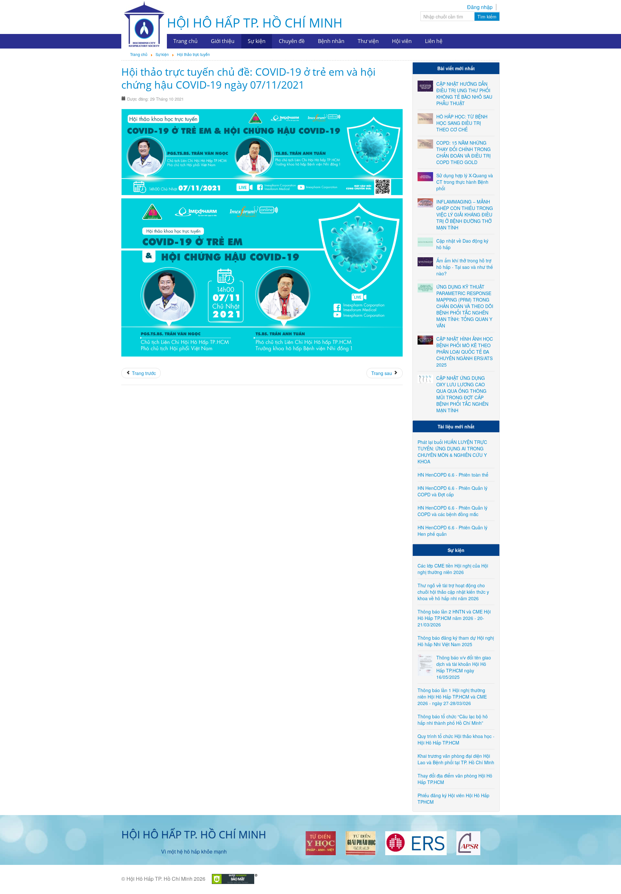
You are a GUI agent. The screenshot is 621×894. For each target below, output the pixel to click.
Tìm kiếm (486, 16)
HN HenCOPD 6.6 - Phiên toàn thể (453, 474)
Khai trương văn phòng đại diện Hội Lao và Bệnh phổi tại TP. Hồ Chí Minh (456, 759)
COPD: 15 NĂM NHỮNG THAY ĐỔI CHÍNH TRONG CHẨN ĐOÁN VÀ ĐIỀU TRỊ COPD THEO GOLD (463, 152)
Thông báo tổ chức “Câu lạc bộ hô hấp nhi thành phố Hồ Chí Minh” (453, 719)
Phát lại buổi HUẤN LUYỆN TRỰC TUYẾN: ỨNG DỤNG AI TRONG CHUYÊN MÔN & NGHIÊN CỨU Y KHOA (452, 452)
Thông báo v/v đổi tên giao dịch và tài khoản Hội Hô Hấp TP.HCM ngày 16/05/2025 (463, 667)
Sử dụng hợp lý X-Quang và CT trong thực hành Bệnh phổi (464, 182)
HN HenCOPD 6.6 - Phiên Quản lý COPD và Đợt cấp (452, 491)
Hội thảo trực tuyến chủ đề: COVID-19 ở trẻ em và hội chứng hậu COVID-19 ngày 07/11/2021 (248, 78)
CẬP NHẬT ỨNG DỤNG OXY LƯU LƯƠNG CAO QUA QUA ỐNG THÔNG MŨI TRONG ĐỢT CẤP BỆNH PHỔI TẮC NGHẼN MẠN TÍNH (462, 394)
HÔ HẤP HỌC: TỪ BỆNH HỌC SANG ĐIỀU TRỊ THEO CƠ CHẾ (461, 123)
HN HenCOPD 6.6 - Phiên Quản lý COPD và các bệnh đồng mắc (452, 510)
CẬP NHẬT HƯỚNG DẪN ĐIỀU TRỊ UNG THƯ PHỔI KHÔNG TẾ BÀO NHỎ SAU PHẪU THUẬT (464, 93)
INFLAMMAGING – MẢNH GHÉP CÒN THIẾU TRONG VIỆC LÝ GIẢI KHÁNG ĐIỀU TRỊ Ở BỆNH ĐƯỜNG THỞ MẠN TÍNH (464, 214)
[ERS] (416, 842)
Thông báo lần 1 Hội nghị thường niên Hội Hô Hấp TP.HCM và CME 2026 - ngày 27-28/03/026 (452, 696)
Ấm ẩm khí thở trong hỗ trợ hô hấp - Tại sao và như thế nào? (464, 267)
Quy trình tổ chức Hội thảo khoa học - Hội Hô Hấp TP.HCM (456, 739)
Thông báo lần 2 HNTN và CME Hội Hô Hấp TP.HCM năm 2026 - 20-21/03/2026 (454, 618)
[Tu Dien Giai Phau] (360, 842)
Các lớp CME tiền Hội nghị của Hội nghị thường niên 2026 (453, 568)
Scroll (604, 877)
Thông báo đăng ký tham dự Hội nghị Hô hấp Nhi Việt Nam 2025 (456, 641)
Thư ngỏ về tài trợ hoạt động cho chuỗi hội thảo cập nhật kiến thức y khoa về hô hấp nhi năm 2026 (453, 592)
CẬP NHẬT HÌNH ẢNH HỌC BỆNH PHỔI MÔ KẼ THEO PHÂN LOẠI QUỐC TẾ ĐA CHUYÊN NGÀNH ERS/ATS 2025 (464, 352)
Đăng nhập (480, 7)
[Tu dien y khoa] (321, 842)
